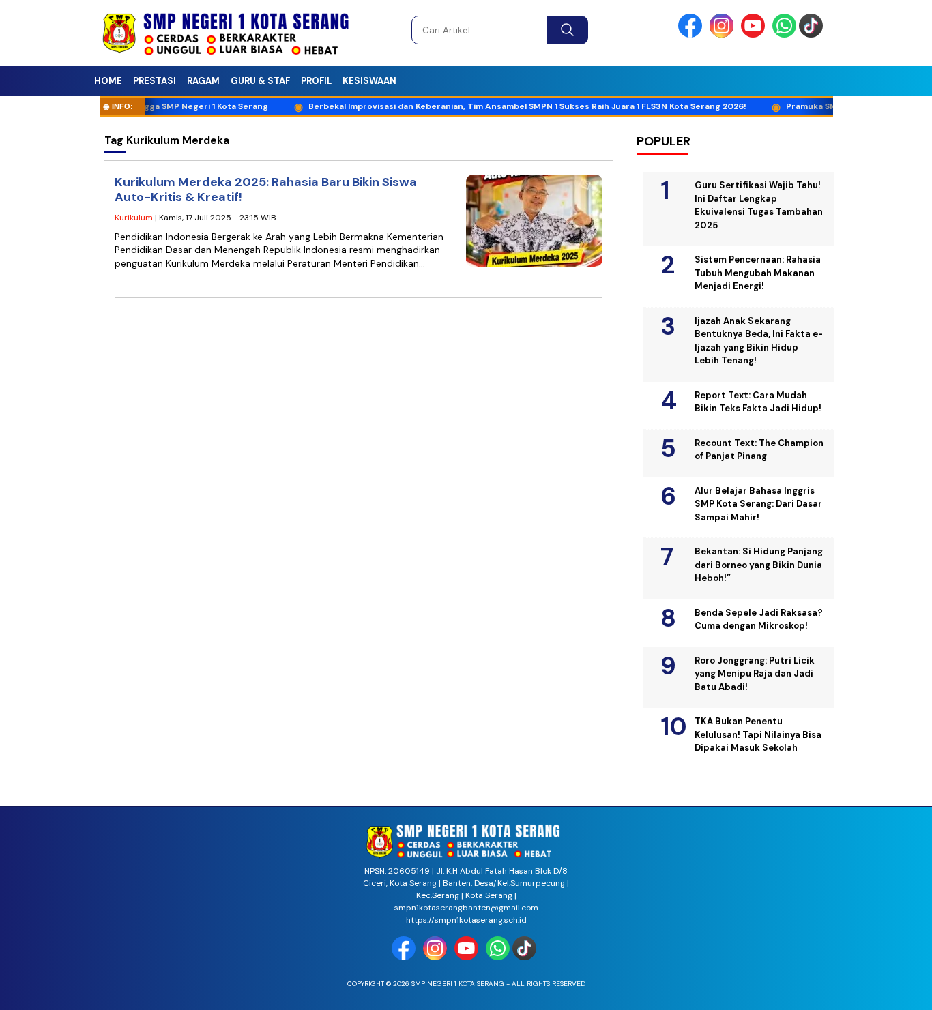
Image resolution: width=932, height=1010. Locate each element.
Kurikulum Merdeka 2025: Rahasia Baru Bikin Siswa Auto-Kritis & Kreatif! (266, 190)
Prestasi (154, 81)
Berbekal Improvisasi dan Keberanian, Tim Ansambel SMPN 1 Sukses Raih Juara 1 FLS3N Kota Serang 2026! (502, 106)
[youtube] (755, 34)
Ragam (203, 81)
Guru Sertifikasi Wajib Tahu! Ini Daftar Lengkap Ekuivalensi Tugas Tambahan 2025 (759, 205)
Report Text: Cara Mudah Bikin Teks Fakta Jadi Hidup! (758, 402)
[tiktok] (813, 34)
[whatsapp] (784, 34)
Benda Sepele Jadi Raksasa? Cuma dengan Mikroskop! (759, 619)
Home (108, 81)
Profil (316, 81)
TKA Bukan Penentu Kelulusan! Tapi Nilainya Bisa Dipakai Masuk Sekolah (758, 734)
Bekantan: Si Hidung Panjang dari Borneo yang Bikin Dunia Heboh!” (759, 565)
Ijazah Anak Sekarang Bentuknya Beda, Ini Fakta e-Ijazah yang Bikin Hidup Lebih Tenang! (759, 341)
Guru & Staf (260, 81)
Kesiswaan (369, 81)
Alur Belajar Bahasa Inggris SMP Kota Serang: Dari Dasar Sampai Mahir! (758, 504)
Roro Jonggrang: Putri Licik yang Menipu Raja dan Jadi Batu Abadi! (755, 674)
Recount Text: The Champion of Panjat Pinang (759, 449)
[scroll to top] (893, 989)
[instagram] (724, 34)
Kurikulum (134, 217)
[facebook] (692, 34)
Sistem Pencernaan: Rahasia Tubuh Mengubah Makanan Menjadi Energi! (758, 273)
